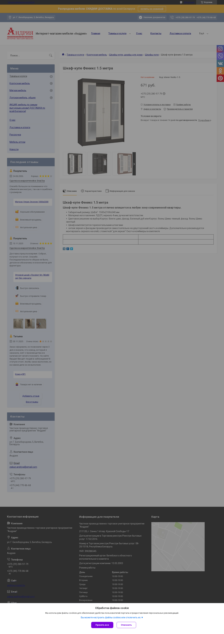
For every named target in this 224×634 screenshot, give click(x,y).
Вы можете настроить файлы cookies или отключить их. (111, 617)
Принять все (102, 625)
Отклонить (126, 625)
